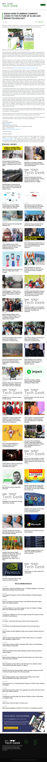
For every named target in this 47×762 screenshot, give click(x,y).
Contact (26, 743)
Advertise (26, 741)
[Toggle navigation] (43, 5)
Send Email (7, 123)
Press (25, 740)
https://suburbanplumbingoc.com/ (13, 129)
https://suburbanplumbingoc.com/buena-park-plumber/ (26, 67)
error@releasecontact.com (8, 139)
